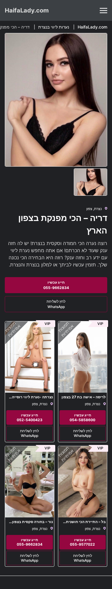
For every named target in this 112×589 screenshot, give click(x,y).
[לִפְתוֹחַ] (103, 10)
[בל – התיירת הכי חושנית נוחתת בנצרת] (82, 481)
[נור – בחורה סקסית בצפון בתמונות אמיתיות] (29, 481)
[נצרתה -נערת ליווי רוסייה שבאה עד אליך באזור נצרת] (29, 357)
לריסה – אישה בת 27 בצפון (84, 397)
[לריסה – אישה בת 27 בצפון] (82, 357)
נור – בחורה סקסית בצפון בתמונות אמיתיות (32, 523)
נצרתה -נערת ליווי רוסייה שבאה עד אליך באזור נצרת (31, 399)
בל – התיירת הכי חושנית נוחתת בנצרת (86, 523)
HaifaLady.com (27, 10)
